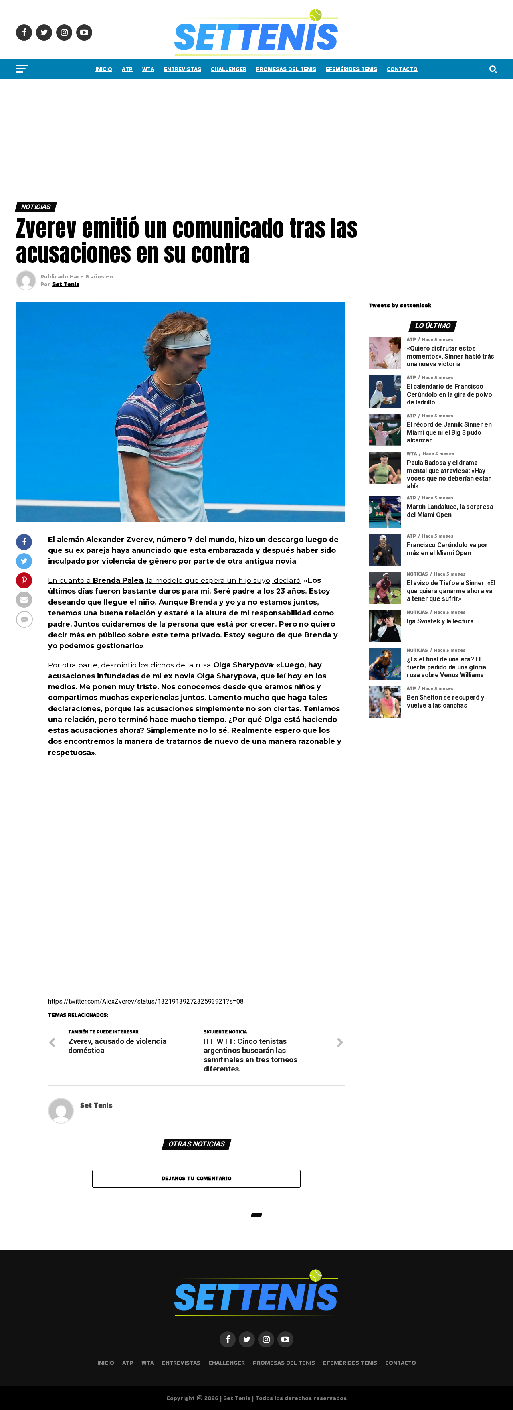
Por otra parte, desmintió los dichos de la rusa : (161, 665)
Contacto (402, 69)
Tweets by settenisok (400, 305)
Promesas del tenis (286, 69)
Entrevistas (182, 69)
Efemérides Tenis (351, 69)
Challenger (228, 69)
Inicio (103, 69)
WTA (148, 69)
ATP (127, 69)
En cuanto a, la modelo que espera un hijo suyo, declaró (174, 580)
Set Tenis (65, 284)
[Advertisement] (240, 138)
